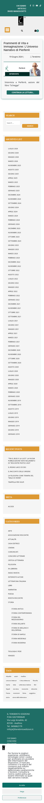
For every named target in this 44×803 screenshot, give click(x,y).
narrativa (16, 689)
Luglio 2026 (13, 149)
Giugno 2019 (13, 417)
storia (8, 697)
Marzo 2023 (13, 253)
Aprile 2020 (12, 384)
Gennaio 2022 (14, 300)
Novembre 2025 (14, 165)
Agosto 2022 (13, 274)
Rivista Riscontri (15, 598)
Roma (24, 693)
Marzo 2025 (13, 182)
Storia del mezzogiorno (17, 618)
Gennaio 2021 (14, 346)
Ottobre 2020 (13, 358)
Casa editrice (14, 543)
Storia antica (17, 609)
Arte (10, 531)
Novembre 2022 (14, 266)
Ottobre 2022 (13, 270)
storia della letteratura (20, 697)
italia (14, 685)
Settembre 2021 (14, 316)
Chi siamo (21, 6)
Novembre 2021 (14, 308)
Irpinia (8, 685)
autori (16, 676)
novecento (25, 689)
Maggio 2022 (13, 287)
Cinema (11, 548)
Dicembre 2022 (14, 262)
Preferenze (22, 798)
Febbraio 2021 (14, 342)
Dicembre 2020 (14, 350)
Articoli (22, 8)
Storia (11, 602)
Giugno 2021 (13, 325)
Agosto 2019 (13, 409)
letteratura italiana (17, 581)
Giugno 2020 (13, 375)
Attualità (12, 539)
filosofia (35, 681)
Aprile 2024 (12, 211)
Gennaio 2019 (14, 426)
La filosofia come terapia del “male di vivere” (20, 477)
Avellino (23, 676)
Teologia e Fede (14, 651)
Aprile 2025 (12, 178)
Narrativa (12, 590)
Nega (22, 791)
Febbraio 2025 (14, 186)
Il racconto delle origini (19, 471)
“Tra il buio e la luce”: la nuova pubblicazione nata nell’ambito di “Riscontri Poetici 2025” (21, 460)
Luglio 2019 (13, 413)
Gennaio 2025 (14, 190)
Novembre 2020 (14, 354)
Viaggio (11, 655)
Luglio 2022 (13, 279)
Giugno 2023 (13, 245)
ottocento (34, 689)
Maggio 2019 (13, 421)
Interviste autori (15, 577)
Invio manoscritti (17, 11)
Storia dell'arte (18, 624)
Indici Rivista (13, 573)
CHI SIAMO (11, 738)
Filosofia (12, 564)
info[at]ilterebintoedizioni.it (20, 729)
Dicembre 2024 (14, 195)
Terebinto (36, 56)
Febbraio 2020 (14, 392)
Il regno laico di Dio (17, 467)
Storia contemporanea (22, 613)
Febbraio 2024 (14, 220)
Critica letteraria (16, 560)
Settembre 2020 (14, 363)
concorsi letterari (11, 681)
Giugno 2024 (13, 207)
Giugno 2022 (13, 283)
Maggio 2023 (13, 249)
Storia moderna (19, 643)
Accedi (11, 506)
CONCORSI (11, 741)
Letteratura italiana (25, 685)
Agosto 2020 (13, 367)
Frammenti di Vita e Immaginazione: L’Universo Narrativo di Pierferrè (21, 47)
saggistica (32, 693)
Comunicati (13, 552)
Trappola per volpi (16, 482)
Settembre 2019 (14, 405)
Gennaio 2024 (14, 224)
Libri (10, 585)
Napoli (8, 689)
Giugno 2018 (13, 430)
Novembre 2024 (14, 199)
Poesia (11, 594)
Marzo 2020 (13, 388)
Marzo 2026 (13, 161)
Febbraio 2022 (14, 295)
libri (35, 685)
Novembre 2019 (14, 400)
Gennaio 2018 (14, 434)
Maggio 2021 (13, 329)
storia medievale (19, 638)
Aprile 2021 (12, 333)
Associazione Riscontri (18, 535)
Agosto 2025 (13, 169)
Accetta (22, 785)
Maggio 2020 (13, 379)
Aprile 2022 (12, 291)
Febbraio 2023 (14, 258)
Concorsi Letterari (16, 556)
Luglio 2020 (13, 371)
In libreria (12, 569)
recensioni (16, 693)
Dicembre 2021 (14, 304)
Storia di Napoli (18, 634)
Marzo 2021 (13, 337)
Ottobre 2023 (13, 237)
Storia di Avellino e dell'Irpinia (20, 629)
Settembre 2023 (14, 241)
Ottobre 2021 (13, 312)
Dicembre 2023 (14, 228)
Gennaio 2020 (14, 396)
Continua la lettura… (23, 92)
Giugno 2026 (13, 153)
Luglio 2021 (13, 321)
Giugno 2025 (13, 174)
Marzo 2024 (13, 216)
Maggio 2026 (13, 157)
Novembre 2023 (14, 232)
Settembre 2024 (14, 203)
